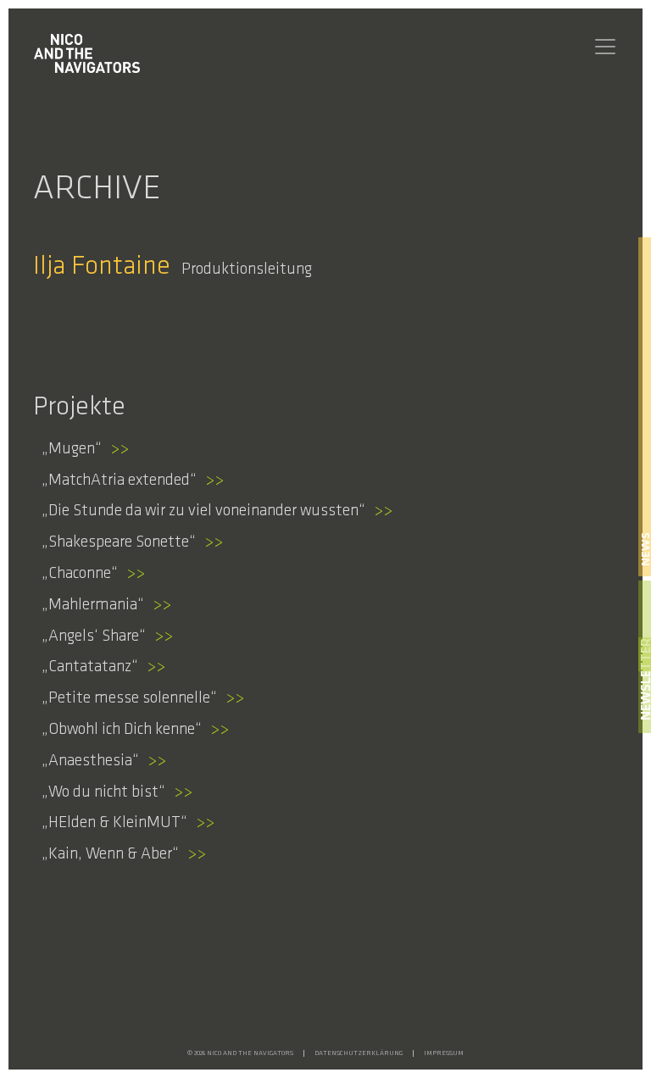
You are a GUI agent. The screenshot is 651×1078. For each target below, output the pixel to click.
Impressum (444, 1053)
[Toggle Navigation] (605, 47)
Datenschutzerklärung (358, 1053)
